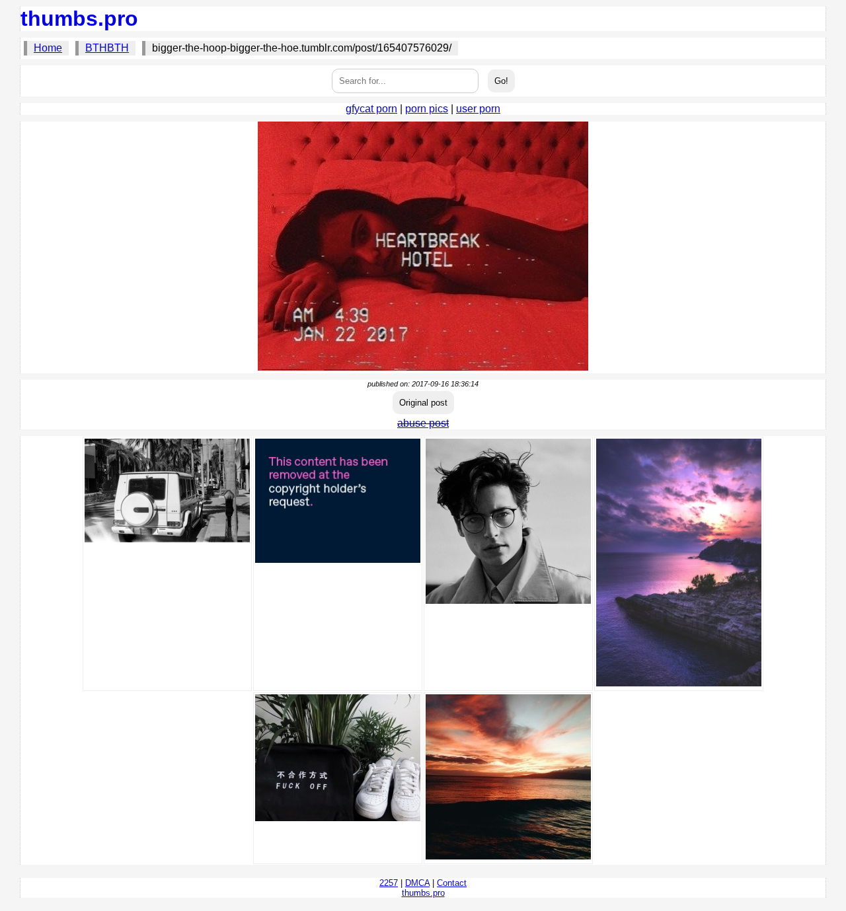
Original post (423, 403)
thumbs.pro (79, 18)
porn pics (426, 108)
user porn (478, 108)
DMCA (417, 883)
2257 (388, 883)
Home (48, 48)
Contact (452, 883)
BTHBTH (107, 48)
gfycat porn (371, 108)
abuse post (423, 423)
